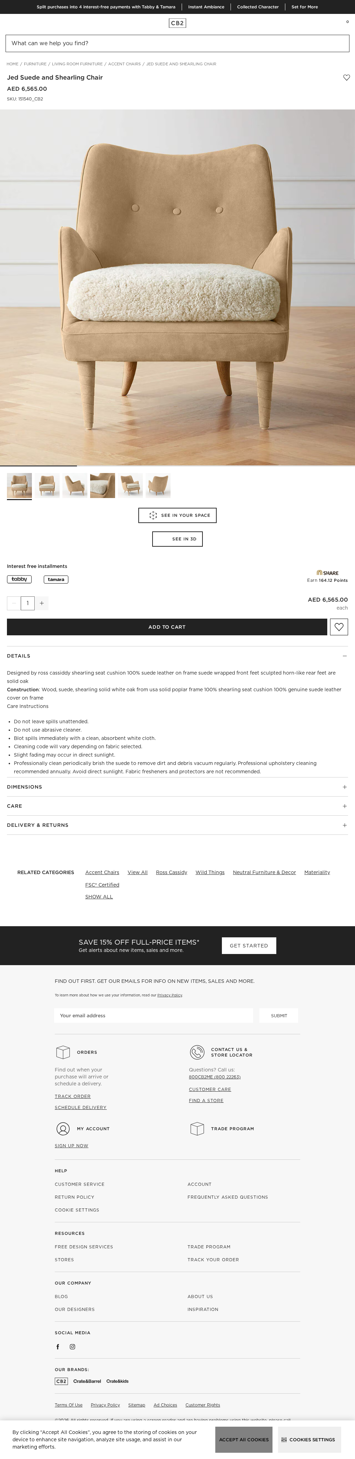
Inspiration (203, 1309)
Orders (87, 1052)
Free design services (84, 1246)
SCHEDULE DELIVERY (81, 1107)
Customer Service (80, 1184)
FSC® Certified (102, 885)
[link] (18, 22)
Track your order (213, 1259)
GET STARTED (249, 945)
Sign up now (71, 1145)
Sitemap (136, 1405)
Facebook (58, 1347)
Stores (64, 1259)
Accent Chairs (102, 872)
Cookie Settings (77, 1210)
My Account (93, 1128)
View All (138, 872)
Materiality (317, 872)
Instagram (72, 1347)
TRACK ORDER (73, 1096)
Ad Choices (165, 1405)
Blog (61, 1296)
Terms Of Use (69, 1405)
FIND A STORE (206, 1100)
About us (200, 1296)
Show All (99, 896)
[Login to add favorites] (347, 77)
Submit (279, 1015)
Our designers (75, 1309)
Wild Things (210, 872)
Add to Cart (166, 627)
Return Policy (75, 1197)
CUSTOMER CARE (210, 1089)
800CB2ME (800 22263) (215, 1076)
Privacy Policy (169, 995)
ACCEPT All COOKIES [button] (244, 1440)
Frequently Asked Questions (228, 1197)
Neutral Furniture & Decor (264, 872)
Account (200, 1184)
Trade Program (232, 1128)
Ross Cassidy (171, 872)
